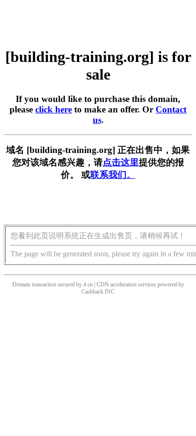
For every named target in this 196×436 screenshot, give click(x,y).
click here (53, 109)
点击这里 (121, 162)
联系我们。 (113, 175)
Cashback (92, 291)
